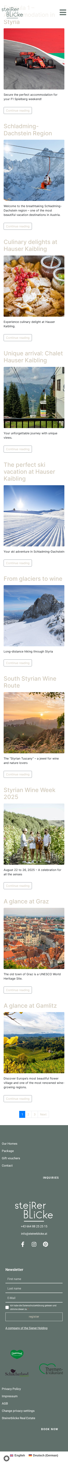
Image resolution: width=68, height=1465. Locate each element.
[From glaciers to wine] (34, 615)
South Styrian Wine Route (30, 682)
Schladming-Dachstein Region (28, 130)
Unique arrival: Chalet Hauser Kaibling (33, 357)
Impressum (10, 1396)
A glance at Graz (26, 901)
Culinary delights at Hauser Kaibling (30, 245)
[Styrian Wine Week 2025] (34, 834)
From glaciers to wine (33, 578)
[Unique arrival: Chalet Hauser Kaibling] (34, 397)
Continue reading (18, 110)
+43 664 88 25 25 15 (34, 1226)
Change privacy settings (18, 1411)
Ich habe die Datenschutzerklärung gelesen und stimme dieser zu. (33, 1307)
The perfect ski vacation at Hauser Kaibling (29, 471)
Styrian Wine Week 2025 (29, 793)
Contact (7, 1165)
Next (43, 1114)
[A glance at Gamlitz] (34, 1042)
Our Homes (9, 1143)
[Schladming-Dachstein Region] (34, 170)
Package (8, 1151)
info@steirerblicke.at (34, 1233)
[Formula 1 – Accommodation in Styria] (34, 58)
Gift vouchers (11, 1158)
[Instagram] (34, 1244)
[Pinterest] (45, 1244)
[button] (63, 12)
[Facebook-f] (22, 1244)
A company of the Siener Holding (26, 1328)
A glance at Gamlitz (30, 1005)
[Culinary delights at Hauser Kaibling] (34, 286)
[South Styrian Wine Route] (34, 722)
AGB (5, 1403)
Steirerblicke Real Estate (18, 1418)
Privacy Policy (11, 1389)
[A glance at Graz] (34, 938)
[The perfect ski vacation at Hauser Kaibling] (34, 515)
